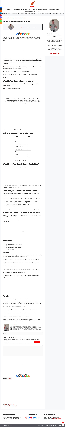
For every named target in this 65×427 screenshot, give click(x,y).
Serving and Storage (54, 9)
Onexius (48, 414)
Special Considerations (30, 11)
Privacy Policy (55, 425)
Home (4, 18)
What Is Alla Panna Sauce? (10, 407)
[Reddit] (21, 34)
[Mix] (1, 19)
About (39, 425)
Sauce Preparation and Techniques (22, 9)
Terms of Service (49, 425)
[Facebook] (17, 34)
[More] (29, 34)
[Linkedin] (23, 34)
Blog (39, 11)
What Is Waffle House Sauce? (10, 405)
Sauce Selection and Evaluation (39, 9)
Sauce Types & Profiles (20, 18)
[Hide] (0, 24)
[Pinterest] (25, 34)
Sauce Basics (8, 9)
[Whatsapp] (27, 34)
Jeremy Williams (22, 27)
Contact (43, 425)
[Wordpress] (5, 333)
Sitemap (60, 425)
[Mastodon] (1, 17)
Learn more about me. (55, 53)
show (10, 378)
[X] (19, 34)
